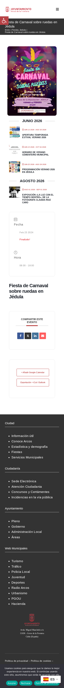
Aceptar (12, 683)
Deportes (18, 582)
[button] (4, 20)
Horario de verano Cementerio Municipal (35, 153)
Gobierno (18, 526)
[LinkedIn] (35, 336)
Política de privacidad (16, 661)
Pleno (15, 521)
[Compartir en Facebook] (20, 336)
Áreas (15, 537)
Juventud (18, 577)
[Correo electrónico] (42, 336)
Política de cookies (41, 661)
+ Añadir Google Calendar (32, 372)
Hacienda (18, 604)
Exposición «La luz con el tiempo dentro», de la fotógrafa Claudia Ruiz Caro (38, 199)
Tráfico (16, 566)
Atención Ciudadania (26, 486)
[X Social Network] (28, 336)
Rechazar (26, 683)
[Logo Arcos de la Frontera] (18, 7)
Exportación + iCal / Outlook (33, 382)
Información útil (22, 436)
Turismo (17, 561)
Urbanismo (19, 593)
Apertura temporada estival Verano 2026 (35, 136)
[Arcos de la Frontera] (32, 614)
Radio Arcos (20, 587)
